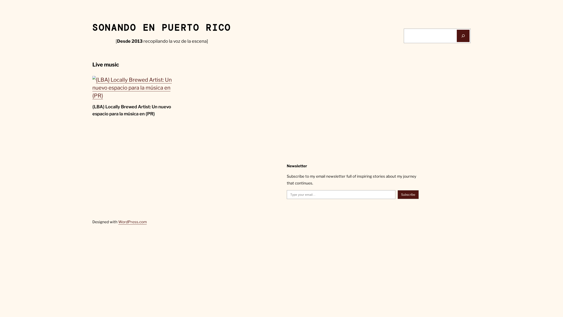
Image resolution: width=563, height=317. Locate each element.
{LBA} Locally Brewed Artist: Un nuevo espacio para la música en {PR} (131, 110)
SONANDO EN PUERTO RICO (161, 27)
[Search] (463, 36)
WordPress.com (132, 222)
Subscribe (408, 194)
